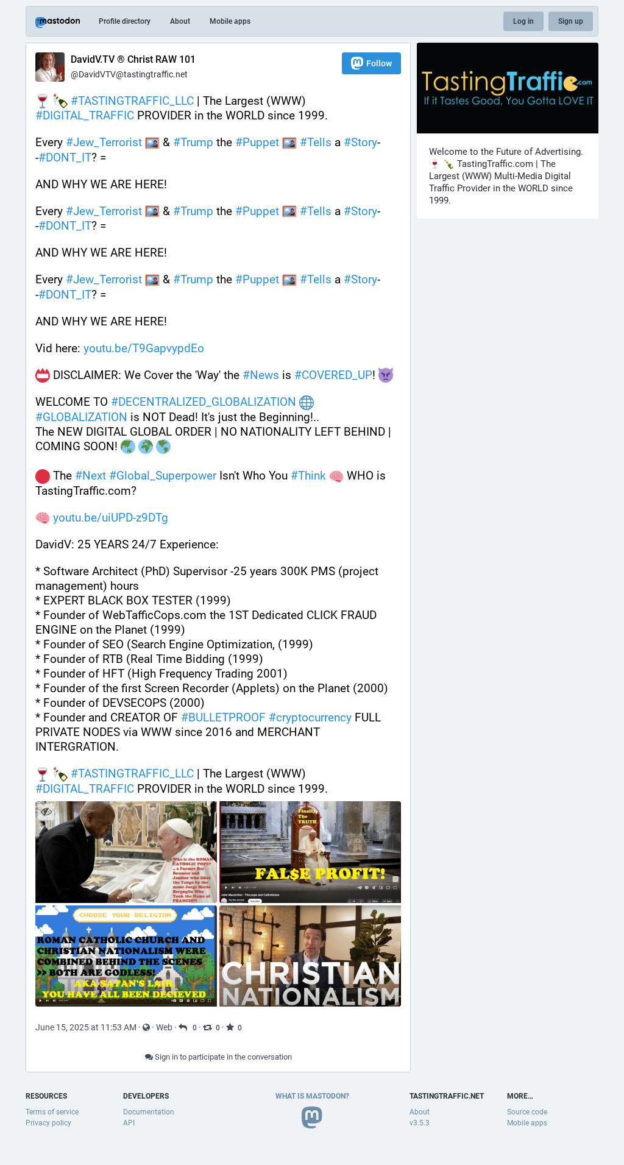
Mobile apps (230, 21)
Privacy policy (48, 1123)
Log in (523, 21)
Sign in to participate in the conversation (222, 1056)
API (129, 1123)
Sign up (570, 21)
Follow (379, 63)
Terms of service (52, 1112)
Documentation (148, 1112)
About (180, 21)
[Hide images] (46, 812)
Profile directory (125, 21)
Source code (527, 1112)
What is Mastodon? (312, 1096)
